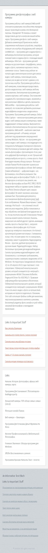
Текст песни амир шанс (11, 508)
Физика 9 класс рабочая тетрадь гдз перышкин (20, 536)
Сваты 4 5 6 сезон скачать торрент (18, 355)
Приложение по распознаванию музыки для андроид (23, 488)
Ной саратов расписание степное (15, 515)
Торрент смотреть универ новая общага (18, 494)
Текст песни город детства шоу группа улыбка (22, 348)
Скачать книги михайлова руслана (18, 342)
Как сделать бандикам (13, 328)
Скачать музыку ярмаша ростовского (19, 361)
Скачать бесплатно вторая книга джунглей (18, 522)
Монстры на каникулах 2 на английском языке (20, 529)
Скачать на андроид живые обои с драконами (20, 501)
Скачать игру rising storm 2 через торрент (21, 335)
